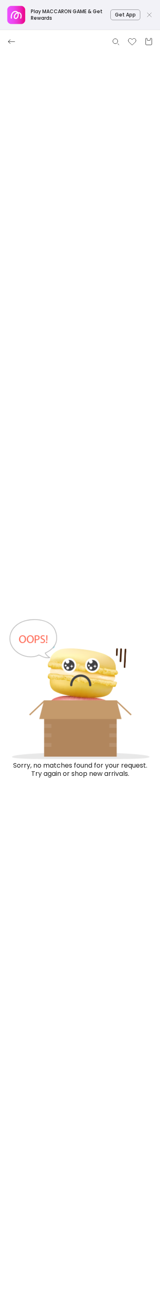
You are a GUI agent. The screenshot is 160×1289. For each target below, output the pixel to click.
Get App (125, 14)
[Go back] (11, 42)
